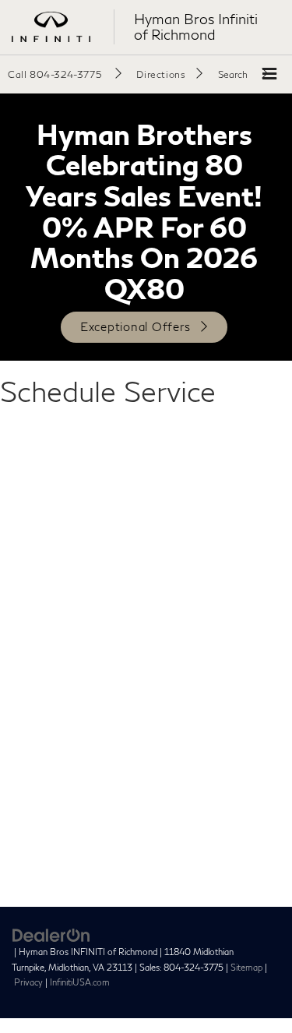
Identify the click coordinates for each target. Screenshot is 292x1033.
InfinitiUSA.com (80, 982)
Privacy (28, 982)
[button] (64, 74)
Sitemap (246, 967)
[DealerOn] (51, 935)
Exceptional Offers (135, 326)
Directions (160, 74)
